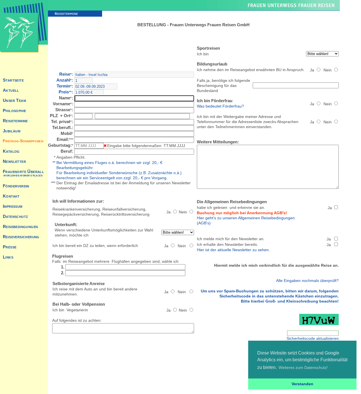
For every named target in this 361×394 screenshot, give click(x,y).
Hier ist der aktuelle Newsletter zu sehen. (233, 250)
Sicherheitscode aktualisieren (313, 338)
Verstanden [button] (302, 384)
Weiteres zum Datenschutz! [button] (303, 367)
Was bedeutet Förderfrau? (220, 106)
